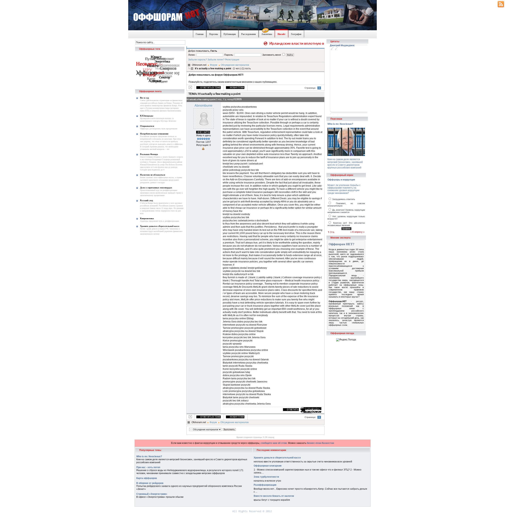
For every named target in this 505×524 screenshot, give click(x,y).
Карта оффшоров (146, 478)
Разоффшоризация (265, 485)
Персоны (213, 34)
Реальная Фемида (149, 154)
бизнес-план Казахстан (320, 443)
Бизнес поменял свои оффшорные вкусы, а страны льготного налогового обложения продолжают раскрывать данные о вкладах (161, 180)
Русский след (146, 200)
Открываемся (147, 126)
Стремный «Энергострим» (151, 494)
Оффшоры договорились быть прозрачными (158, 129)
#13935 (237, 99)
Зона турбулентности (266, 476)
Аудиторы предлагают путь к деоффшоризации (159, 221)
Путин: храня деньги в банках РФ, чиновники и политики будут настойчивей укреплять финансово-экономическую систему (161, 231)
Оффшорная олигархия (267, 465)
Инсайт (281, 34)
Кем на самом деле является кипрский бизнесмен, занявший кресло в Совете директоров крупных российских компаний (345, 163)
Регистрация (232, 59)
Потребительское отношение (154, 133)
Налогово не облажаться (152, 175)
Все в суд (144, 98)
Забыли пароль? (197, 59)
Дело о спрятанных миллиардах (156, 187)
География (296, 34)
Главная (200, 34)
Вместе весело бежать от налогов (274, 496)
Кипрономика (147, 218)
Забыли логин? (216, 59)
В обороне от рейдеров (149, 483)
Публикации (230, 34)
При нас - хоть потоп (148, 467)
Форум (213, 65)
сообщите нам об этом (274, 443)
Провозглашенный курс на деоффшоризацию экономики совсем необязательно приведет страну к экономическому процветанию (161, 192)
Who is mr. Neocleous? (340, 124)
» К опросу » (357, 232)
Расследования (248, 34)
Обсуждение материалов (235, 65)
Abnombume (203, 105)
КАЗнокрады (146, 116)
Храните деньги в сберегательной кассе (159, 226)
